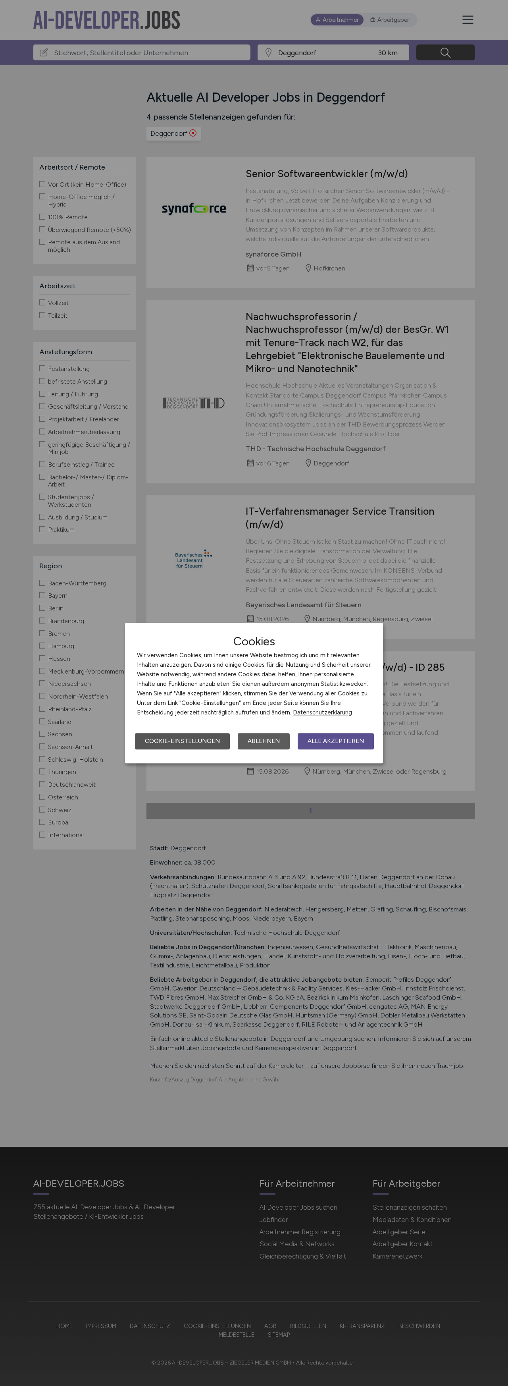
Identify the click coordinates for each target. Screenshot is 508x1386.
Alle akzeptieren (336, 741)
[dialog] (254, 693)
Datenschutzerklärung (322, 712)
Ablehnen (264, 741)
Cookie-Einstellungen (182, 741)
